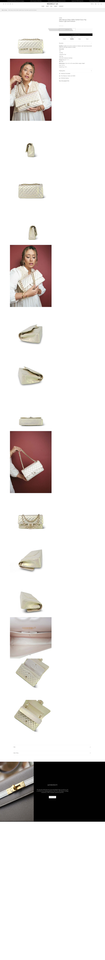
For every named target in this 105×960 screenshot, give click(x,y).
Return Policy (16, 753)
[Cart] (101, 4)
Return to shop (4, 10)
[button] (55, 6)
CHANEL (60, 18)
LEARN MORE (52, 797)
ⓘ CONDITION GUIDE (76, 34)
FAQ (14, 747)
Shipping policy (62, 70)
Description (61, 43)
